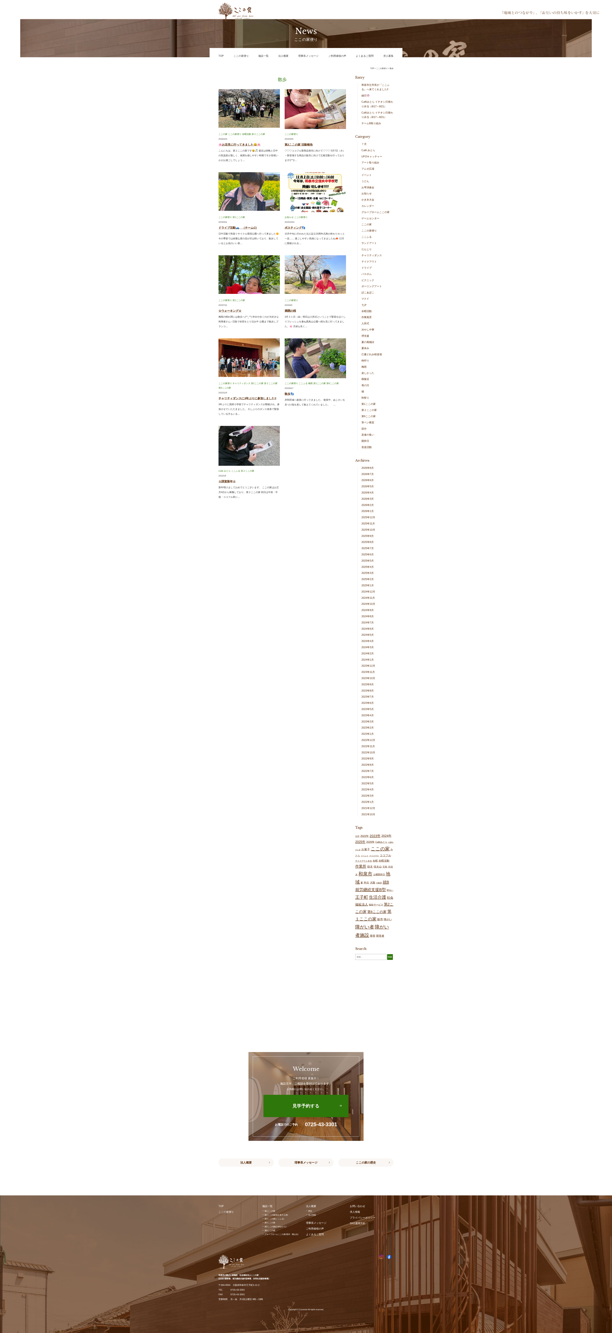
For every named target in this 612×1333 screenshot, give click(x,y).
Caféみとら (381, 842)
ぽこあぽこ (367, 292)
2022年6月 (367, 777)
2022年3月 (367, 795)
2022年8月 (367, 764)
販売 (380, 919)
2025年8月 (367, 542)
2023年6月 (367, 703)
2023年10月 (368, 678)
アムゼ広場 (367, 168)
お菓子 (365, 849)
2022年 (364, 836)
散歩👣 (289, 393)
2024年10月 (368, 604)
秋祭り (365, 397)
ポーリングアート (371, 286)
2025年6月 (367, 554)
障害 (372, 935)
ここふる (303, 383)
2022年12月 (368, 740)
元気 (384, 866)
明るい (390, 890)
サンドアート (369, 243)
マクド (365, 298)
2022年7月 (367, 771)
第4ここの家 (270, 1223)
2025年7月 (367, 548)
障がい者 (364, 926)
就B (386, 882)
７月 (364, 144)
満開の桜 (290, 310)
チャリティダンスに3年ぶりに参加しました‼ (247, 398)
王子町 (361, 897)
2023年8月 (367, 690)
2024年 (386, 836)
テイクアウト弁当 (363, 861)
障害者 (380, 935)
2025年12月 (368, 517)
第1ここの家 (239, 217)
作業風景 (366, 317)
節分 (364, 428)
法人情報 (312, 1215)
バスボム (366, 274)
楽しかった (367, 373)
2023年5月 (367, 709)
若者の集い (367, 434)
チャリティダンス (241, 383)
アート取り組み (370, 162)
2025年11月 (368, 523)
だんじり (366, 249)
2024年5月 (367, 634)
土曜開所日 (379, 874)
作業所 (360, 866)
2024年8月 (367, 616)
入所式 (365, 323)
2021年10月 (368, 814)
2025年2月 (367, 579)
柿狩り (365, 360)
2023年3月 (367, 721)
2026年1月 (367, 511)
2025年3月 (367, 573)
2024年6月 (367, 628)
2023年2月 (367, 727)
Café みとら (225, 471)
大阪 (372, 882)
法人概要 (246, 1162)
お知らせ (289, 217)
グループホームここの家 (375, 212)
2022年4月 (367, 789)
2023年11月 (368, 672)
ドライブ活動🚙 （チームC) (238, 227)
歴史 (310, 1211)
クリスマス (374, 856)
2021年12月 (368, 808)
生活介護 (377, 897)
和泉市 (365, 873)
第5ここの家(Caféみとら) (275, 1227)
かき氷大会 (367, 199)
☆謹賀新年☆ (227, 481)
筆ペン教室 (367, 422)
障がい (388, 919)
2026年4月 (367, 492)
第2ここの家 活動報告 (299, 144)
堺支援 (365, 336)
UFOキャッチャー (371, 156)
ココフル (385, 855)
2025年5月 (367, 560)
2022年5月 (367, 783)
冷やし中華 (367, 329)
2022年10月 (368, 752)
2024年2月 (367, 653)
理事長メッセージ (306, 1162)
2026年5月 (367, 486)
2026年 (370, 841)
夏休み (365, 348)
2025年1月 (367, 585)
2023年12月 (368, 665)
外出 (366, 882)
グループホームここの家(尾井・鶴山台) (281, 1234)
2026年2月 (367, 505)
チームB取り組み (371, 123)
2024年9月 (367, 610)
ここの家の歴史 (366, 1162)
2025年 (360, 841)
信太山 (378, 866)
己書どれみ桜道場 (371, 354)
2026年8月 (367, 468)
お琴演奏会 (367, 187)
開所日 (365, 441)
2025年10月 (368, 529)
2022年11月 (368, 746)
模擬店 (365, 379)
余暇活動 (246, 134)
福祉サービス (376, 904)
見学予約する (306, 1105)
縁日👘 (365, 95)
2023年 (375, 836)
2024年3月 (367, 647)
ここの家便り (234, 134)
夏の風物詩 (367, 342)
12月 (357, 836)
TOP (372, 68)
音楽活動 (366, 447)
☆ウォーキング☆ (230, 310)
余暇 (375, 860)
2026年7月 (367, 474)
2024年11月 (368, 598)
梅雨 (310, 383)
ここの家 (223, 134)
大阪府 (379, 883)
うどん (365, 181)
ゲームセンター (370, 218)
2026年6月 (367, 480)
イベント (366, 175)
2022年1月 (367, 802)
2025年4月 (367, 567)
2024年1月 (367, 659)
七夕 (364, 305)
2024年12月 (368, 591)
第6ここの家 (225, 388)
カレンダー (367, 206)
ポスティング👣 (295, 227)
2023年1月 (367, 734)
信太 (370, 866)
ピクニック (367, 280)
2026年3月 (367, 498)
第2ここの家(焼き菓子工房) (276, 1215)
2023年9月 (367, 684)
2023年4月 (367, 715)
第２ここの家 (258, 134)
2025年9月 (367, 536)
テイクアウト (369, 261)
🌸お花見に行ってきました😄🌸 (240, 144)
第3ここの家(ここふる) (274, 1219)
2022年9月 (367, 758)
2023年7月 (367, 696)
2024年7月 (367, 622)
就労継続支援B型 (370, 889)
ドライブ (366, 267)
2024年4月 (367, 641)
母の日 (365, 385)
